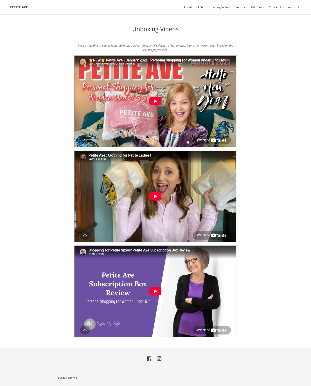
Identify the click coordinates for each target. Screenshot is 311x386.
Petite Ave (71, 377)
